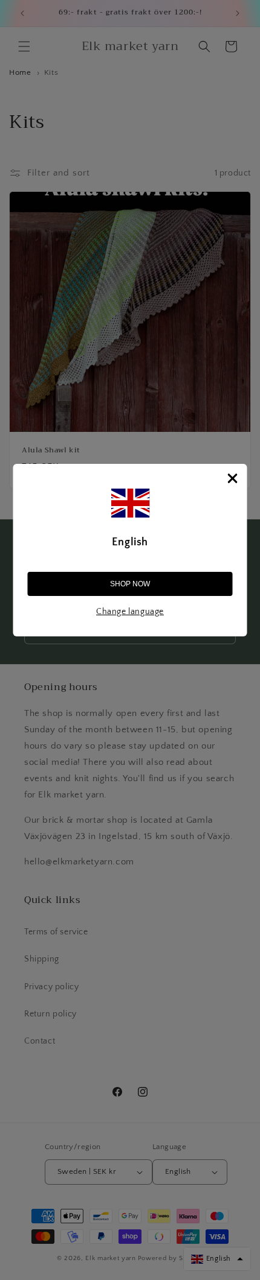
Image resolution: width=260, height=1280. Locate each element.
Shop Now (130, 584)
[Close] (232, 478)
